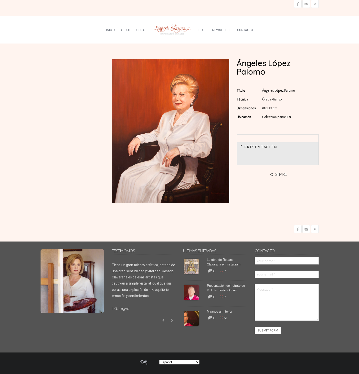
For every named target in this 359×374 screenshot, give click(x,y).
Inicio (110, 30)
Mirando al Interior (219, 311)
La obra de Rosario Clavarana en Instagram (224, 262)
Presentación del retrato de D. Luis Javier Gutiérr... (226, 288)
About (125, 30)
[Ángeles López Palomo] (219, 193)
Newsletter (222, 30)
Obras (141, 30)
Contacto (245, 30)
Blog (203, 30)
